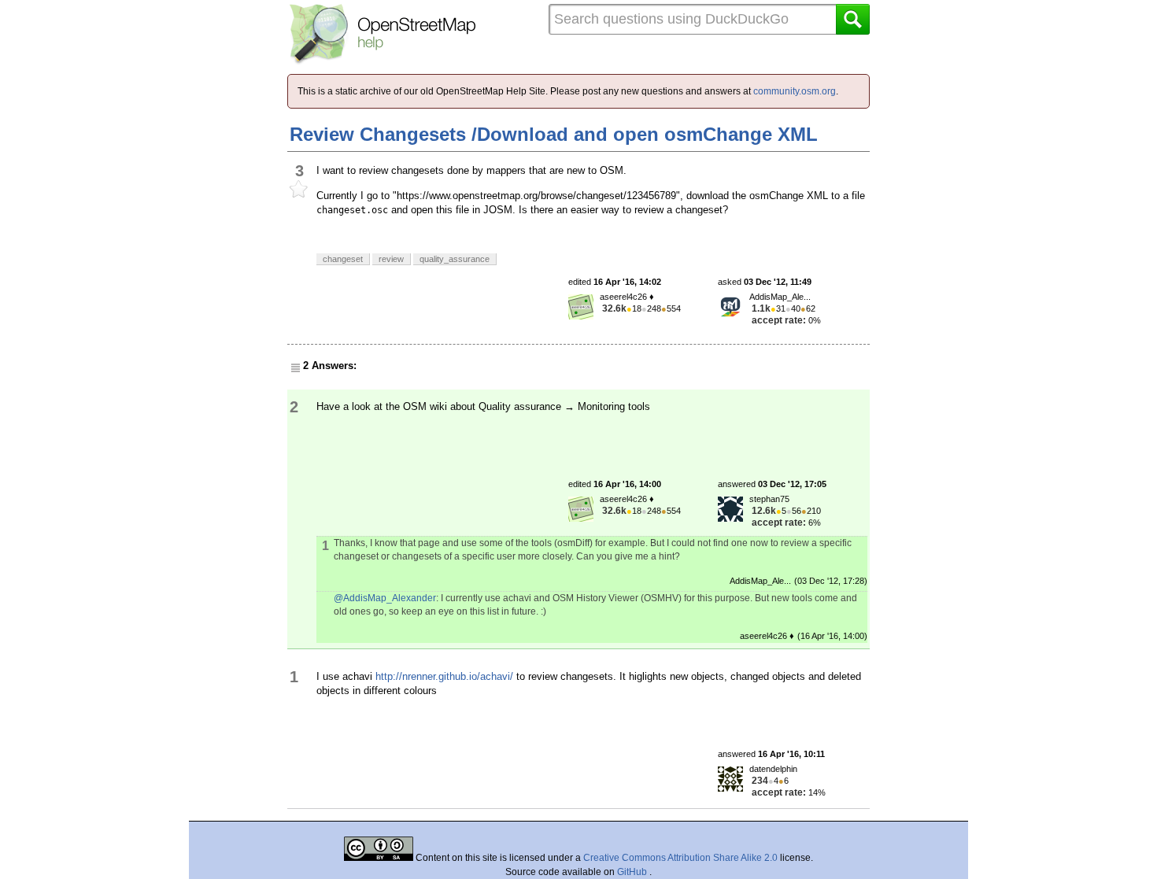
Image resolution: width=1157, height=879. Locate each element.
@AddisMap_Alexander (385, 598)
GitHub (633, 871)
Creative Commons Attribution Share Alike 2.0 (680, 857)
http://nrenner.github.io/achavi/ (444, 676)
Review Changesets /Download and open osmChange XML (554, 134)
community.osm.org (794, 91)
